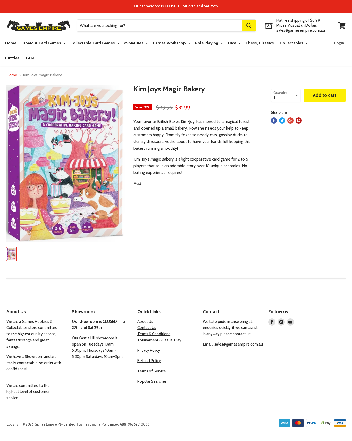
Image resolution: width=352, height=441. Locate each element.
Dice (232, 43)
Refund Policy (149, 360)
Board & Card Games (42, 43)
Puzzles (12, 57)
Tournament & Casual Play (159, 340)
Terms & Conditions (153, 334)
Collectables (292, 43)
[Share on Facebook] (274, 120)
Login (339, 43)
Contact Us (146, 327)
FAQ (30, 57)
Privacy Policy (148, 350)
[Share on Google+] (290, 120)
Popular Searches (152, 381)
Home (10, 43)
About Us (145, 321)
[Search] (249, 25)
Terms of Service (151, 371)
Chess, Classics (260, 43)
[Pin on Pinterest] (299, 120)
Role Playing (207, 43)
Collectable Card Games (93, 43)
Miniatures (134, 43)
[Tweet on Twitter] (282, 120)
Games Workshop (170, 43)
